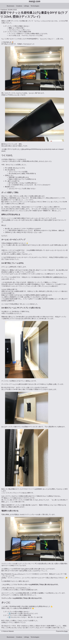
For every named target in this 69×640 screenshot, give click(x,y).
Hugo (66, 631)
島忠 (10, 243)
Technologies (35, 6)
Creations (19, 6)
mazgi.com (34, 1)
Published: (4, 9)
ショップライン (18, 574)
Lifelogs (26, 6)
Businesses (10, 6)
